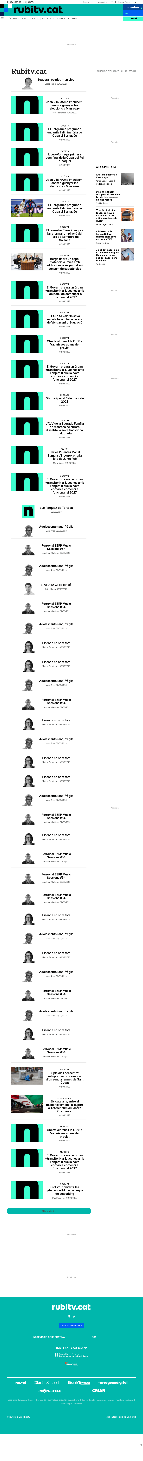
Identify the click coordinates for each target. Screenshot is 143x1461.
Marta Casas (59, 463)
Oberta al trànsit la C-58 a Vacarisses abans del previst (65, 344)
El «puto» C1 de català (56, 584)
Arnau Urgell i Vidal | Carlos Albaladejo (105, 182)
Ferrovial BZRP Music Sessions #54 (56, 547)
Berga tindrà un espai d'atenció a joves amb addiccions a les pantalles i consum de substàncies (64, 263)
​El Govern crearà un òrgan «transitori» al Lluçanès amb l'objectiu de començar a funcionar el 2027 (64, 292)
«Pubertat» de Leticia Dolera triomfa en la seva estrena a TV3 (106, 235)
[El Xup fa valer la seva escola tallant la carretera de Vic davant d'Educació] (27, 319)
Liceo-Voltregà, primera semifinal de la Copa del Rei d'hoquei (65, 158)
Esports (65, 125)
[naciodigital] (21, 1383)
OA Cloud (131, 1417)
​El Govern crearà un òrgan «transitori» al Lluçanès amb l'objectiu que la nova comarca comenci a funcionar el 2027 (64, 373)
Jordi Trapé (50, 84)
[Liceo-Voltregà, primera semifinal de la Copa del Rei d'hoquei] (27, 157)
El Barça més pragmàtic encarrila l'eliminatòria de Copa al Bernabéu (64, 132)
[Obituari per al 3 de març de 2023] (27, 401)
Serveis (132, 71)
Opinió (124, 71)
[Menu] (2, 18)
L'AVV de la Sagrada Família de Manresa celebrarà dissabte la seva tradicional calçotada (65, 428)
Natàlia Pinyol (102, 203)
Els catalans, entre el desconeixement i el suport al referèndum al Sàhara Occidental (64, 1106)
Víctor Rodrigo (102, 243)
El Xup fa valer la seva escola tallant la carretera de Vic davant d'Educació (64, 319)
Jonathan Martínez (50, 553)
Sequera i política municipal (56, 79)
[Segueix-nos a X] (69, 1317)
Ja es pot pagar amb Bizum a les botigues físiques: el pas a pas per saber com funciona (107, 255)
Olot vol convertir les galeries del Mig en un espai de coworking (65, 1190)
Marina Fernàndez (50, 647)
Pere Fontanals (59, 113)
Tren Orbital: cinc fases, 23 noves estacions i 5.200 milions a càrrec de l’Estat (106, 215)
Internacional (65, 1098)
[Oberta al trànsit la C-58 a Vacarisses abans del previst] (27, 344)
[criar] (98, 1391)
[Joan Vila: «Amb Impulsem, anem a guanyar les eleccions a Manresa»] (27, 105)
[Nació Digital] (27, 11)
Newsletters (103, 2)
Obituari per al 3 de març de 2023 (65, 400)
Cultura (72, 19)
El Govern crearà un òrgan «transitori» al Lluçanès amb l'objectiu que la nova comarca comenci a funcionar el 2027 (64, 486)
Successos (48, 19)
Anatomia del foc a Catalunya (106, 176)
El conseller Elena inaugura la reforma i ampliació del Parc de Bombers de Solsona (64, 235)
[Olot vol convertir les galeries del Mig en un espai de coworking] (27, 1190)
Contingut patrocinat (108, 71)
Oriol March (50, 589)
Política (61, 19)
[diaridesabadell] (47, 1383)
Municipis (64, 1126)
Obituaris (64, 395)
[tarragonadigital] (112, 1383)
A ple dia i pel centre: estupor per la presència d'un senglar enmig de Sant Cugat (65, 1077)
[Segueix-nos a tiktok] (74, 1317)
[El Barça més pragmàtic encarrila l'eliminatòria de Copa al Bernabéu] (27, 132)
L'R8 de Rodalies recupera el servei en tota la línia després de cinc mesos (108, 195)
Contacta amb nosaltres (71, 1325)
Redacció (100, 264)
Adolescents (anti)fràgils (56, 526)
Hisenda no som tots (56, 643)
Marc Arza (50, 531)
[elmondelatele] (49, 1391)
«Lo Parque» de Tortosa (56, 507)
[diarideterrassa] (79, 1383)
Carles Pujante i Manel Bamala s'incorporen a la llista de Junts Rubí (65, 455)
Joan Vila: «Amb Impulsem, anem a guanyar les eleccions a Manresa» (64, 105)
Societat (34, 19)
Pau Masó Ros (58, 1198)
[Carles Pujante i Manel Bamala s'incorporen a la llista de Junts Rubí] (27, 455)
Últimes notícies (18, 19)
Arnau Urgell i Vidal (105, 224)
